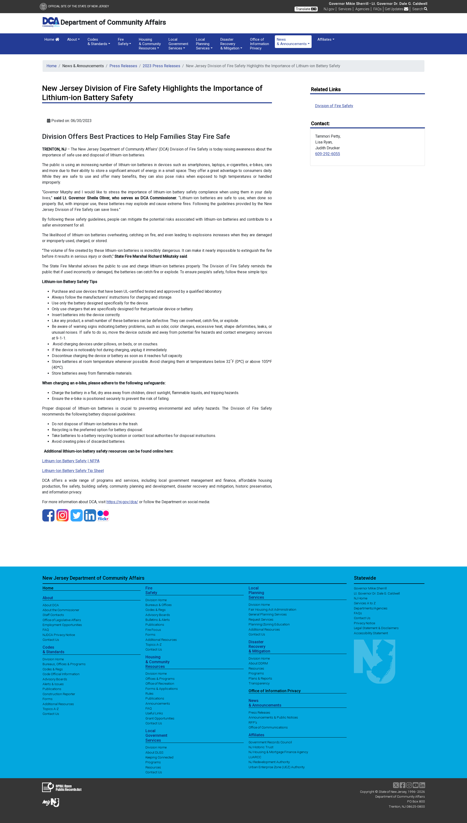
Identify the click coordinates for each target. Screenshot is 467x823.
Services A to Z (365, 603)
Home (50, 39)
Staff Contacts (53, 615)
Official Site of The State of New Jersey (78, 6)
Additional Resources (58, 704)
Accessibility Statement (371, 633)
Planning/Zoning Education (269, 624)
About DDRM (258, 663)
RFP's (253, 722)
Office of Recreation (159, 683)
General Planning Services (268, 614)
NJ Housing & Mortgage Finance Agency (278, 752)
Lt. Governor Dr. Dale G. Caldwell (377, 593)
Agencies (362, 9)
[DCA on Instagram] (62, 515)
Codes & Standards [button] (97, 41)
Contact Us (51, 640)
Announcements (157, 703)
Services (344, 9)
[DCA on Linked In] (90, 515)
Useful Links (154, 713)
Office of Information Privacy (259, 43)
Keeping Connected (159, 757)
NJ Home (360, 598)
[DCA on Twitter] (77, 515)
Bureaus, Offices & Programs (64, 664)
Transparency (259, 683)
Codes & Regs (53, 669)
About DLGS (154, 752)
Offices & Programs (160, 678)
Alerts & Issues (53, 684)
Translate (303, 9)
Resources (153, 767)
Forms (48, 699)
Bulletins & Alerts (157, 620)
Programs (153, 762)
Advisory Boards (55, 679)
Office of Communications (268, 727)
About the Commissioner (61, 610)
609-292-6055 (327, 153)
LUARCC (255, 757)
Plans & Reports (260, 678)
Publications (52, 689)
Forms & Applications (161, 688)
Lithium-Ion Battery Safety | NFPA (70, 461)
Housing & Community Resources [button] (150, 43)
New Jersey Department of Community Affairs (93, 578)
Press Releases (123, 66)
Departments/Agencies (370, 608)
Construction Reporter (59, 694)
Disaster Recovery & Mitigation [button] (229, 43)
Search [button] (418, 9)
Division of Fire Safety (334, 106)
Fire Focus (153, 629)
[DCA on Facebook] (48, 515)
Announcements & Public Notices (273, 717)
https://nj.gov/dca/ (122, 502)
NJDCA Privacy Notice (59, 634)
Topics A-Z (51, 709)
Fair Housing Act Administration (272, 609)
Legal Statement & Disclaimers (376, 628)
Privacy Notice (364, 623)
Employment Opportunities (62, 625)
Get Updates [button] (394, 9)
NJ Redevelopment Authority (269, 762)
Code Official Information (61, 674)
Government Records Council (270, 742)
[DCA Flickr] (103, 515)
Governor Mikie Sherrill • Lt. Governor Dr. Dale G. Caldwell (378, 3)
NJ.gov (329, 9)
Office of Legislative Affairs (62, 620)
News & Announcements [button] (292, 41)
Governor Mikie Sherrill (370, 588)
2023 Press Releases (161, 66)
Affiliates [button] (324, 39)
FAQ (46, 630)
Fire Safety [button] (123, 41)
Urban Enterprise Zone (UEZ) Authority (277, 767)
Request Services (261, 619)
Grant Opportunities (159, 718)
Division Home (53, 659)
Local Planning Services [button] (203, 43)
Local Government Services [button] (178, 43)
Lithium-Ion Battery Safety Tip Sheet (73, 470)
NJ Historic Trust (261, 747)
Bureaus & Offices (158, 604)
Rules (149, 693)
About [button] (72, 39)
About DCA (51, 605)
